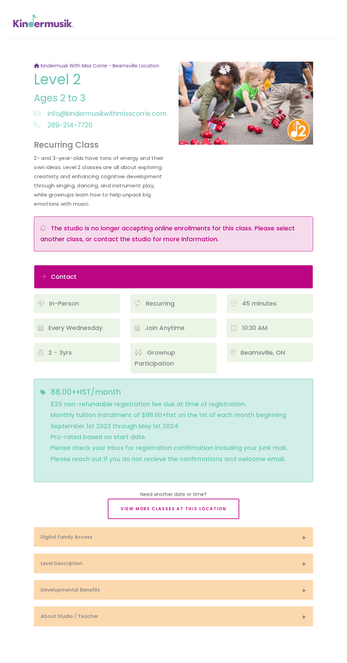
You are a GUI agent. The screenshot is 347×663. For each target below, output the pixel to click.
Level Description (61, 563)
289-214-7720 (69, 125)
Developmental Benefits (70, 590)
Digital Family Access (67, 537)
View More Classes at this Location (173, 509)
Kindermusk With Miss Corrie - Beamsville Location (99, 65)
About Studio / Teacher (70, 616)
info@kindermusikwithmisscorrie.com (106, 113)
